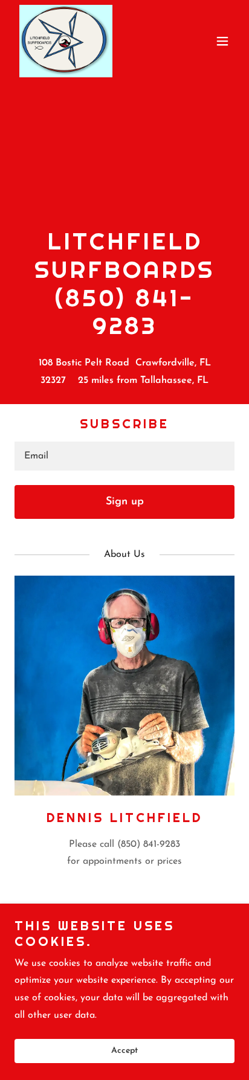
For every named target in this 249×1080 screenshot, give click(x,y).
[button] (222, 41)
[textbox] (124, 456)
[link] (65, 41)
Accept (124, 1051)
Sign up (125, 502)
